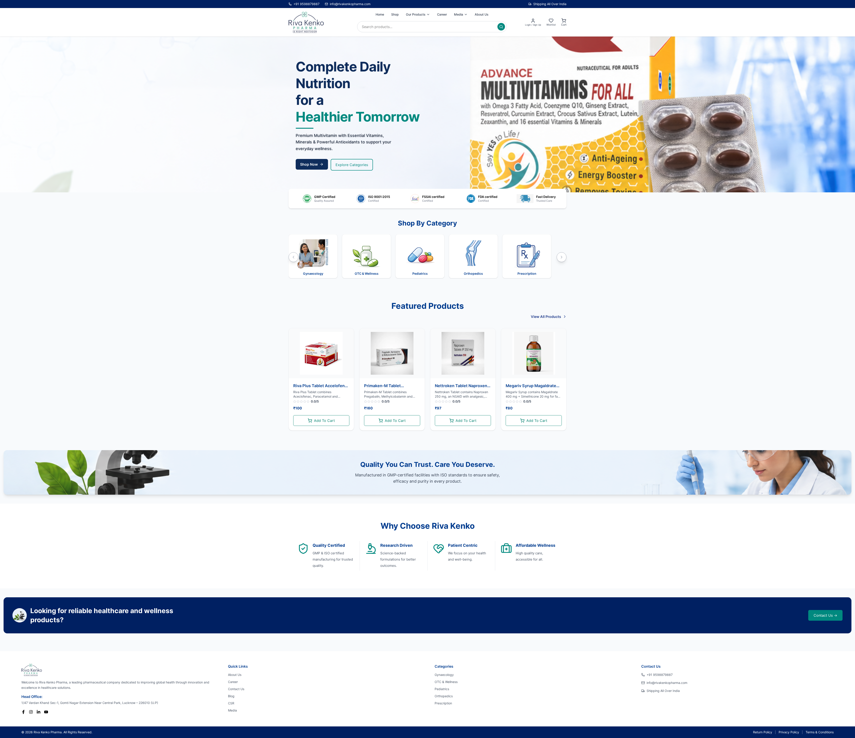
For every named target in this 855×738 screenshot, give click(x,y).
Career (442, 14)
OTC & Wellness (446, 682)
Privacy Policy (789, 732)
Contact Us (236, 689)
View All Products (546, 316)
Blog (231, 696)
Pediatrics (442, 689)
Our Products (415, 14)
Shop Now (309, 164)
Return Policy (762, 732)
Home (380, 14)
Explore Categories (352, 165)
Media (458, 14)
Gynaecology (444, 675)
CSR (231, 703)
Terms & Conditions (820, 732)
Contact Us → (825, 615)
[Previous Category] (293, 257)
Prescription (443, 703)
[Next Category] (561, 257)
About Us (482, 14)
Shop (395, 14)
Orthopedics (444, 696)
